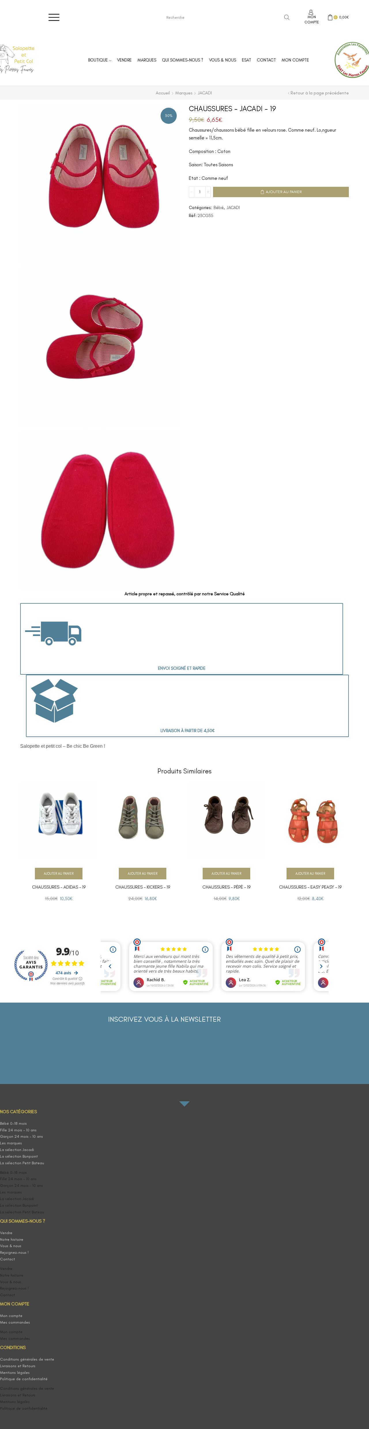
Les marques (11, 1143)
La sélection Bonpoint (19, 1156)
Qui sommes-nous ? (182, 60)
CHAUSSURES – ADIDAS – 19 (59, 887)
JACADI (205, 93)
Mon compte (295, 60)
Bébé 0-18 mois (13, 1123)
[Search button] (287, 17)
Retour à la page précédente (320, 93)
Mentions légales (15, 1372)
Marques (147, 60)
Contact (266, 60)
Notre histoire (11, 1239)
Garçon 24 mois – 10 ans (21, 1136)
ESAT (246, 60)
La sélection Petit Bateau (22, 1163)
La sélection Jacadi (17, 1149)
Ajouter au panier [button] (59, 874)
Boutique (98, 60)
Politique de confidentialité (24, 1378)
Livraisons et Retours (17, 1365)
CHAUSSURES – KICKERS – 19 (142, 887)
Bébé (219, 207)
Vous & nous (222, 60)
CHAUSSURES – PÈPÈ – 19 (226, 887)
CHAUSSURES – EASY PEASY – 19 (310, 887)
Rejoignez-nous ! (14, 1252)
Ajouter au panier (284, 191)
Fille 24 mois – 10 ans (18, 1130)
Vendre (124, 60)
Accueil (163, 93)
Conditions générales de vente (27, 1359)
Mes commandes (15, 1322)
